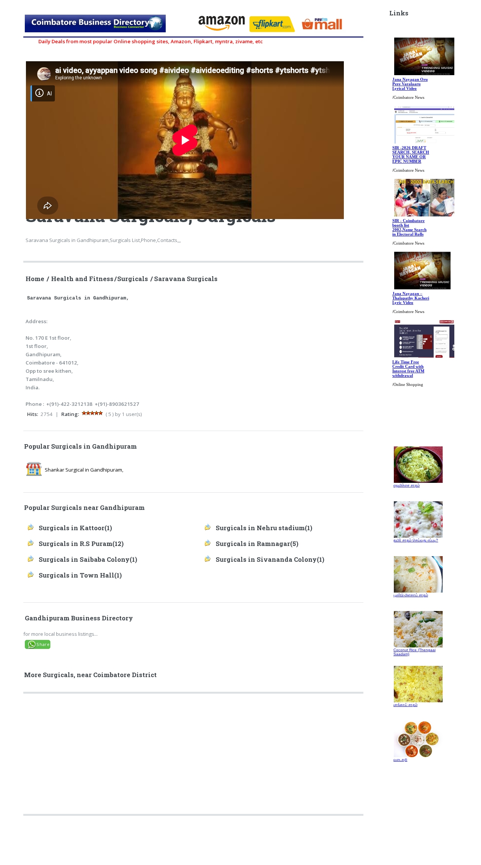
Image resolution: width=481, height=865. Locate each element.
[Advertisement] (194, 756)
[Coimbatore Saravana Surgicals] (107, 24)
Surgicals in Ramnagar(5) (257, 544)
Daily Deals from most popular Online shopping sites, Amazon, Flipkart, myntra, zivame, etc (134, 41)
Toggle (13, 14)
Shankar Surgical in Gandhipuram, (84, 469)
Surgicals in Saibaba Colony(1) (88, 559)
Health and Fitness (82, 279)
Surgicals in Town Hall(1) (80, 575)
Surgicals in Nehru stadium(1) (264, 528)
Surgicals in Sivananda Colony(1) (270, 559)
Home (35, 279)
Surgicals (132, 279)
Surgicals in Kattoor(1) (75, 528)
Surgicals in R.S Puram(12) (81, 544)
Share (43, 644)
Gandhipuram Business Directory (79, 618)
